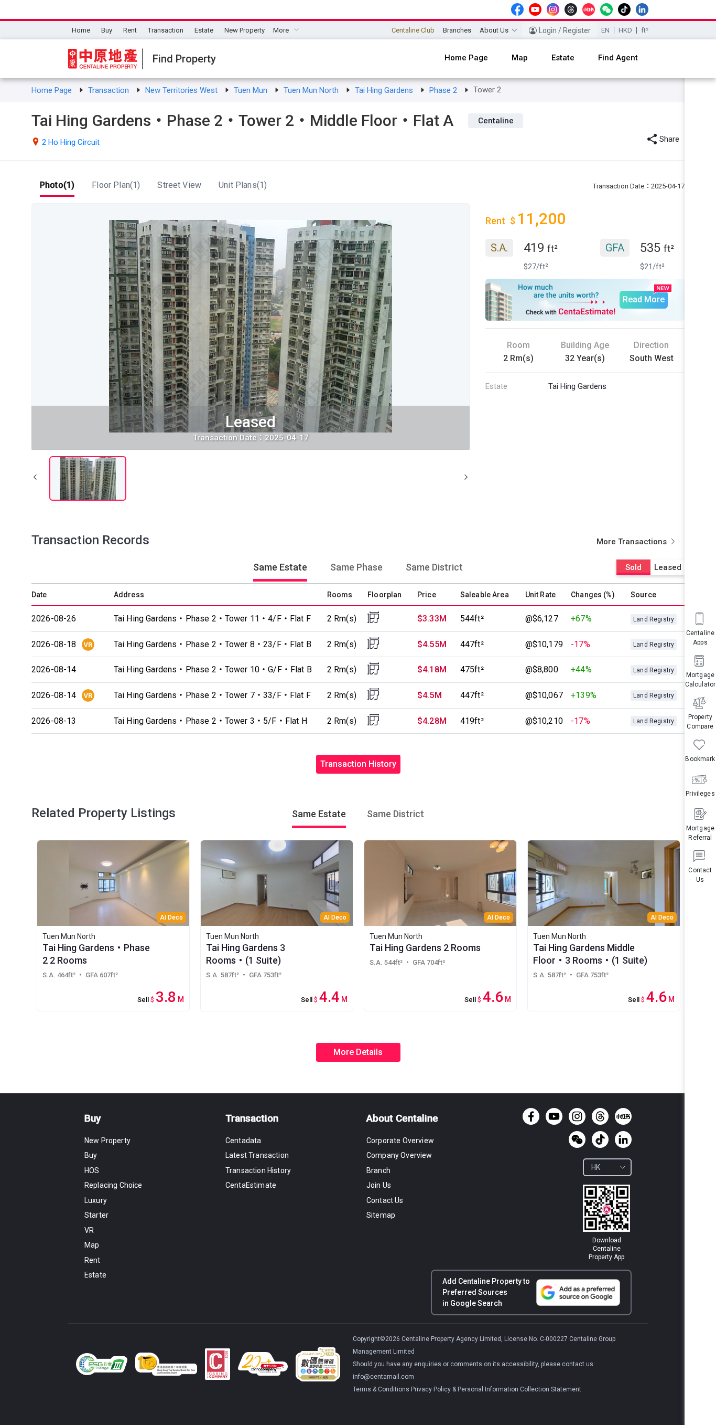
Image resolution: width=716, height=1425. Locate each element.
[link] (52, 90)
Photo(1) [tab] (57, 185)
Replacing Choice (113, 1185)
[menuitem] (81, 30)
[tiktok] (624, 9)
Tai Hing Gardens (385, 90)
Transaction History (358, 764)
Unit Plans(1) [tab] (243, 185)
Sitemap (380, 1215)
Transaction (165, 30)
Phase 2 (444, 90)
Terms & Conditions (382, 1389)
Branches (457, 30)
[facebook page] (517, 9)
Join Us (378, 1185)
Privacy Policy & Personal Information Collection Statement (496, 1389)
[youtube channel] (535, 9)
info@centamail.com (383, 1376)
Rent (130, 30)
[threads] (571, 9)
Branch (378, 1170)
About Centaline (402, 1118)
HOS (91, 1170)
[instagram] (553, 9)
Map (91, 1245)
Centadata (243, 1140)
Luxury (95, 1200)
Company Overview (399, 1155)
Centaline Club (413, 30)
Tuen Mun (251, 90)
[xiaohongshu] (588, 9)
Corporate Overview (400, 1140)
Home (81, 30)
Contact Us (385, 1200)
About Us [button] (494, 30)
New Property (244, 30)
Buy (106, 30)
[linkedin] (642, 9)
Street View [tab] (179, 185)
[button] (35, 478)
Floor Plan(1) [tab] (116, 185)
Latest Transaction (257, 1155)
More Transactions (632, 541)
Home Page (52, 90)
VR (89, 1230)
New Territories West (182, 90)
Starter (96, 1215)
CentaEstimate (250, 1185)
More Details (358, 1052)
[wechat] (606, 9)
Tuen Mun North (312, 90)
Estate (203, 30)
